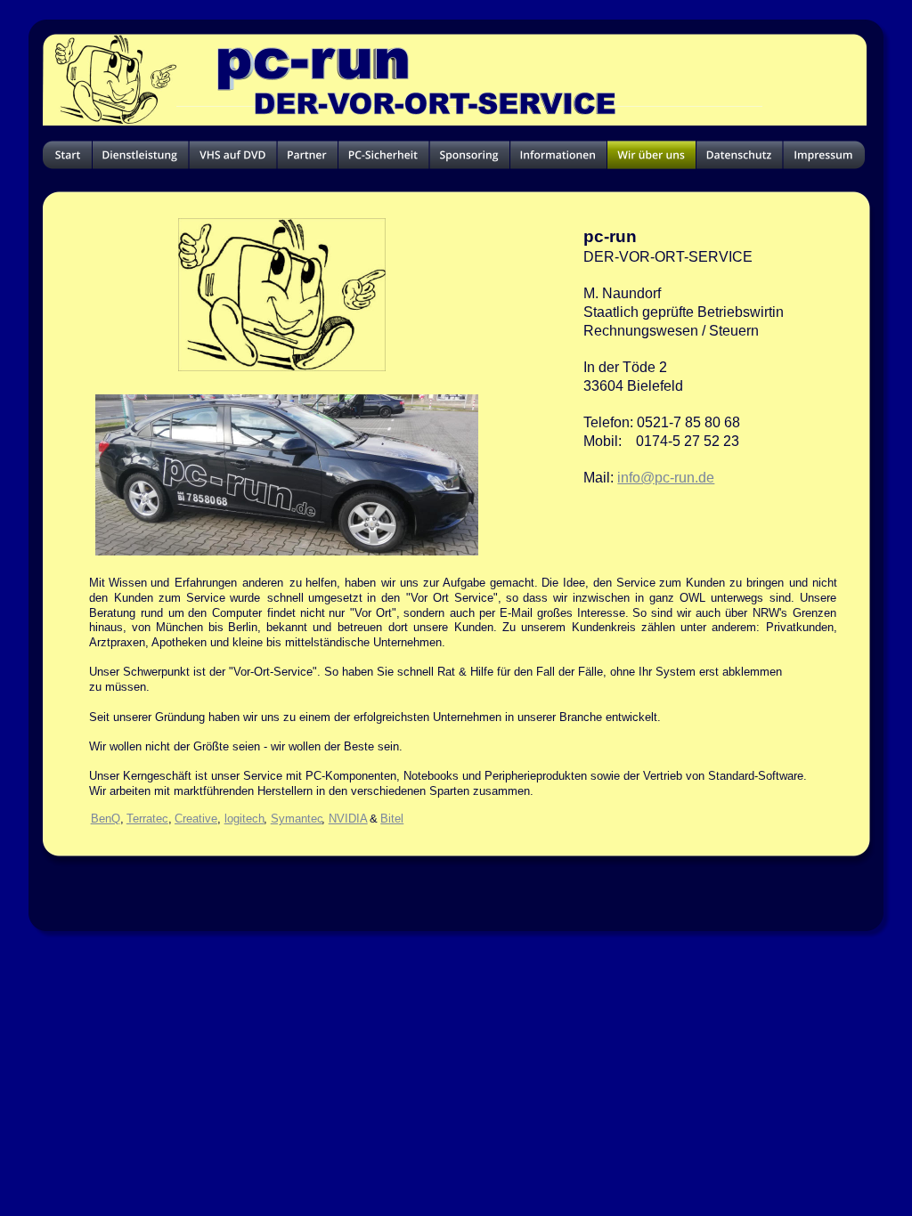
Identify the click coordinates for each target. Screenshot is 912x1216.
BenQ (105, 818)
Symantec (297, 818)
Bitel (391, 818)
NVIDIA (348, 818)
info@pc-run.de (665, 477)
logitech (244, 818)
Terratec (147, 818)
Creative (196, 818)
